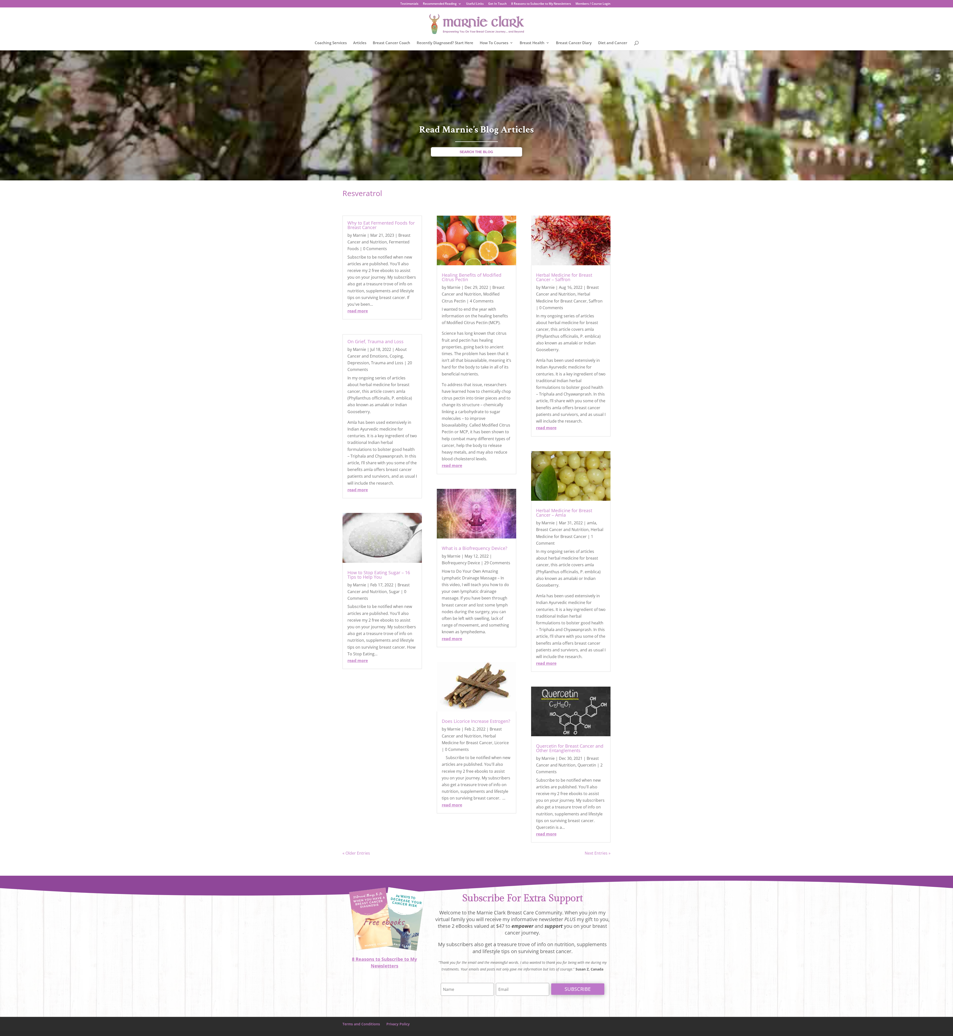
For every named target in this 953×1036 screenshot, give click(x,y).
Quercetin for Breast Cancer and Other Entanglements (569, 748)
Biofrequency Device (461, 563)
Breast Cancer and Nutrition (562, 529)
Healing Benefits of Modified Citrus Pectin (471, 277)
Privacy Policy (398, 1024)
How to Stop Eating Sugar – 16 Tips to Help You (378, 574)
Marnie (359, 235)
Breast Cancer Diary (574, 43)
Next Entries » (598, 853)
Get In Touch (497, 4)
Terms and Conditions (361, 1024)
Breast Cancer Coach (391, 43)
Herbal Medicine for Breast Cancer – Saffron (564, 277)
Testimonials (409, 4)
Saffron (596, 301)
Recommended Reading (440, 4)
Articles (359, 43)
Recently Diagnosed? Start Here (445, 43)
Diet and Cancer (612, 43)
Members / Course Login (593, 4)
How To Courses (494, 43)
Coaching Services (331, 43)
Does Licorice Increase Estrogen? (476, 721)
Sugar (394, 591)
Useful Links (475, 4)
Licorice (501, 742)
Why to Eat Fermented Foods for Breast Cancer (381, 225)
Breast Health (532, 43)
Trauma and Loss (387, 363)
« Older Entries (356, 853)
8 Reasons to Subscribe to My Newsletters (541, 4)
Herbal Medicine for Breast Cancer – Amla (564, 512)
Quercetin (587, 765)
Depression (358, 363)
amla (591, 523)
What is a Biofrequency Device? (474, 548)
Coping (396, 356)
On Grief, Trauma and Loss (375, 341)
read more (357, 311)
